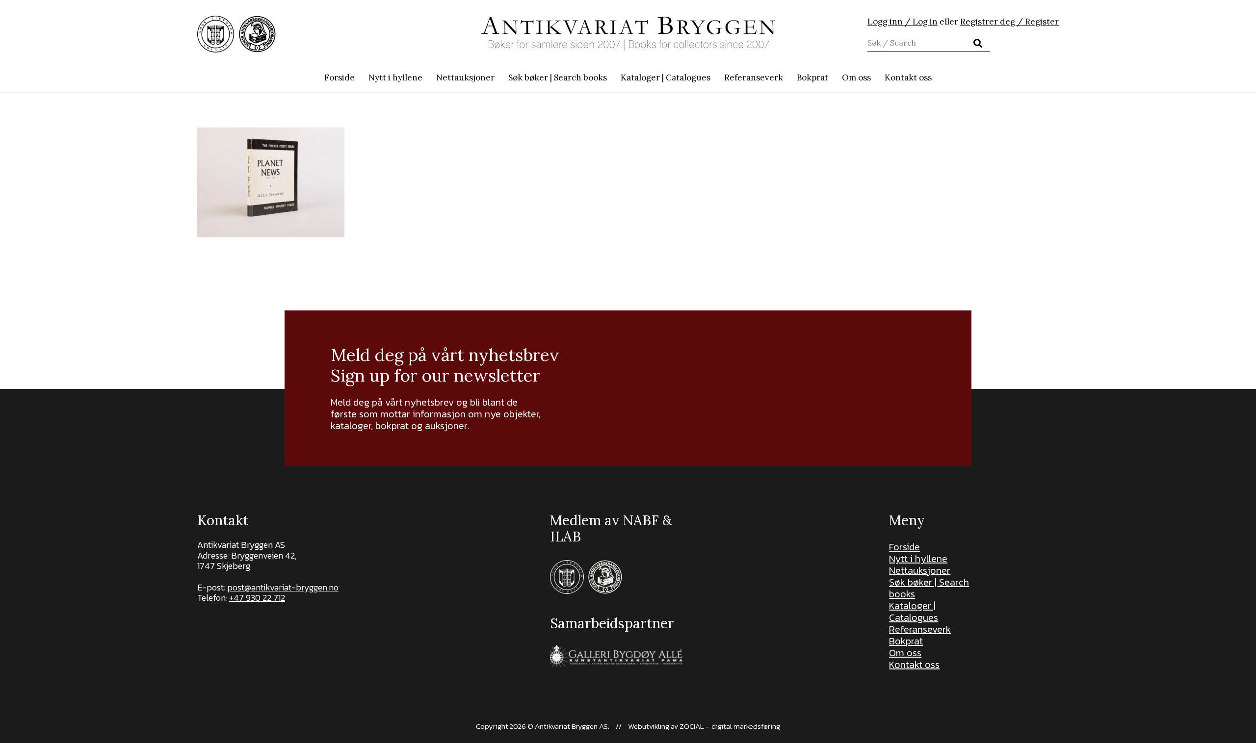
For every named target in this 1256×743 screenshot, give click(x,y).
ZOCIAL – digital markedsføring (730, 726)
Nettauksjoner (919, 570)
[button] (612, 77)
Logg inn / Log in (902, 21)
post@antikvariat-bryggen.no (283, 587)
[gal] (617, 656)
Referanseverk (920, 629)
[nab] (257, 34)
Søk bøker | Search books (929, 588)
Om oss (905, 652)
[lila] (215, 34)
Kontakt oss (914, 664)
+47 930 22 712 (257, 597)
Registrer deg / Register (1009, 21)
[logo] (628, 34)
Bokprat (906, 641)
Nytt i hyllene (918, 558)
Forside (904, 546)
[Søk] (978, 43)
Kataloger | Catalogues (913, 611)
